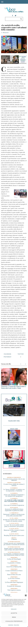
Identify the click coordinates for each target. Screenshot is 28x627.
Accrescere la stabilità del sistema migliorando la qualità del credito (14, 509)
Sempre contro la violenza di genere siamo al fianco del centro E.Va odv (14, 549)
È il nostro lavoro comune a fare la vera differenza (14, 479)
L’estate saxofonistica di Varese (14, 570)
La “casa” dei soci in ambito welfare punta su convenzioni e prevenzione (14, 525)
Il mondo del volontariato (14, 586)
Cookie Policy (10, 624)
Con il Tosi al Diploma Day (14, 567)
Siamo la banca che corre (14, 574)
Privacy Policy (16, 624)
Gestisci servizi (13, 609)
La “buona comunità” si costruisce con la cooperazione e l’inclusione (14, 490)
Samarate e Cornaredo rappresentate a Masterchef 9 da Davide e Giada (13, 387)
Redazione (6, 32)
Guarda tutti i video (14, 421)
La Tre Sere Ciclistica (14, 578)
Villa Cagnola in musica (14, 590)
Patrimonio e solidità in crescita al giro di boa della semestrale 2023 (14, 515)
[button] (26, 595)
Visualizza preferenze (13, 621)
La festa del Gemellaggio (14, 559)
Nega (14, 617)
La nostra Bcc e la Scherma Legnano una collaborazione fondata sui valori (14, 554)
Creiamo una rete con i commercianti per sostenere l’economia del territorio (14, 543)
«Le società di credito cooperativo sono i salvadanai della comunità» (14, 500)
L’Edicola (14, 539)
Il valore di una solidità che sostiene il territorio (14, 484)
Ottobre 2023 (14, 429)
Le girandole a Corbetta (14, 563)
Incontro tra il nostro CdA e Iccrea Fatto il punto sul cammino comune (14, 520)
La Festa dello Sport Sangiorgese (14, 582)
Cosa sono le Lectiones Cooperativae (14, 505)
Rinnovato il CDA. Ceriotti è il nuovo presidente (14, 530)
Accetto (14, 412)
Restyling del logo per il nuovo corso (14, 535)
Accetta (14, 613)
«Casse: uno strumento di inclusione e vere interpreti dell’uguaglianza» (14, 495)
